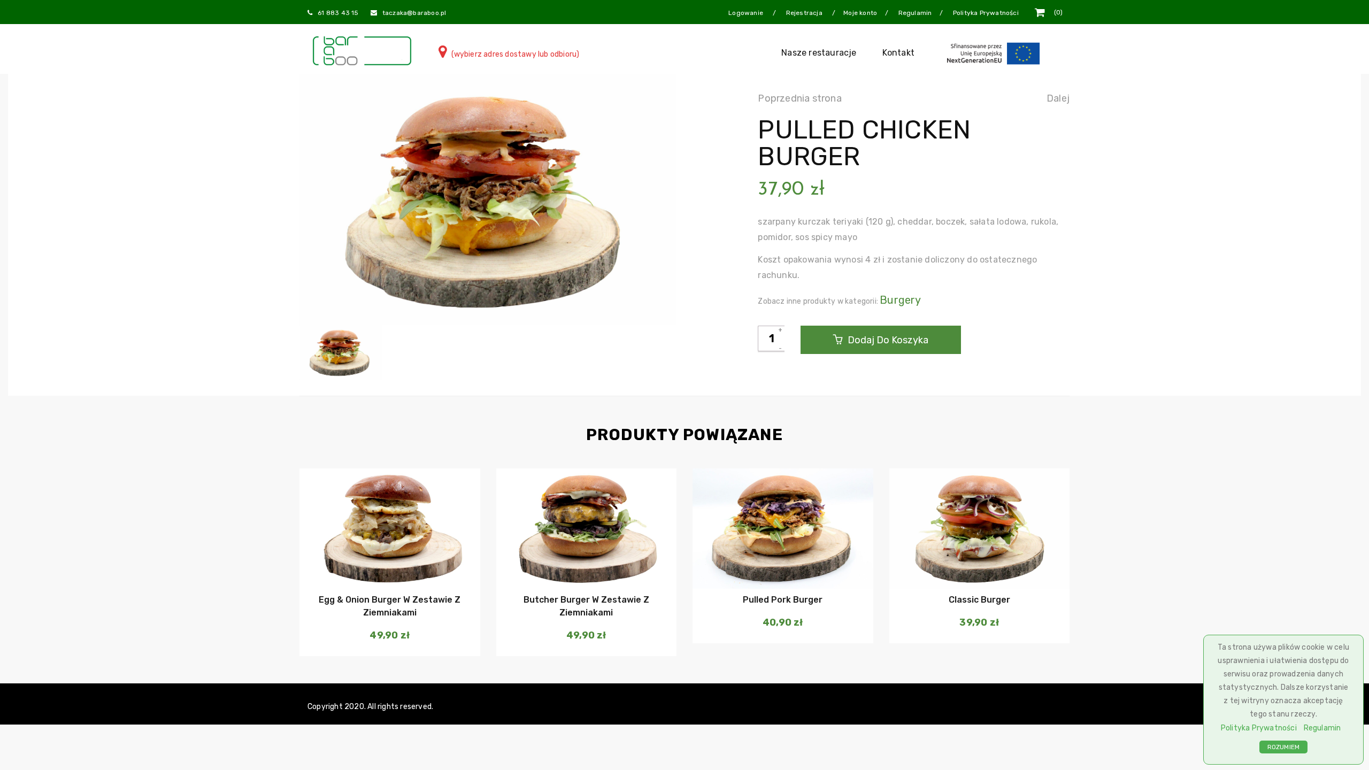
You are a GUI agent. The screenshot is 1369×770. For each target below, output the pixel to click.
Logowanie (746, 13)
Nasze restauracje (818, 53)
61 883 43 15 (338, 13)
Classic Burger (979, 600)
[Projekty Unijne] (995, 52)
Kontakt (898, 53)
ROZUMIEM (1283, 747)
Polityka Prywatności (1259, 728)
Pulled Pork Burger (782, 600)
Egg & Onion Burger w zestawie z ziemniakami (389, 606)
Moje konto (860, 13)
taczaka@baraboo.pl (414, 13)
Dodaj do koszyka (886, 340)
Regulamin (1322, 728)
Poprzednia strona (799, 98)
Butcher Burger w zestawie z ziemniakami (586, 606)
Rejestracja (805, 13)
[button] (388, 567)
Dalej (1058, 98)
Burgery (900, 300)
